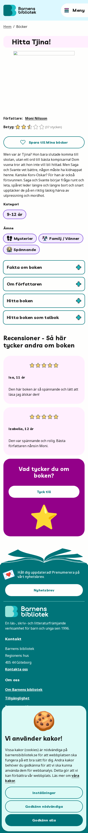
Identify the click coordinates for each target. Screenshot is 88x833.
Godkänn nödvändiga (44, 806)
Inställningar (44, 793)
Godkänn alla (44, 820)
